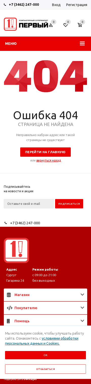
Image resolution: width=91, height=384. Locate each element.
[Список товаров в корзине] (82, 27)
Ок (45, 355)
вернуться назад (48, 160)
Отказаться (45, 369)
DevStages (30, 379)
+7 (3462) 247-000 (24, 5)
